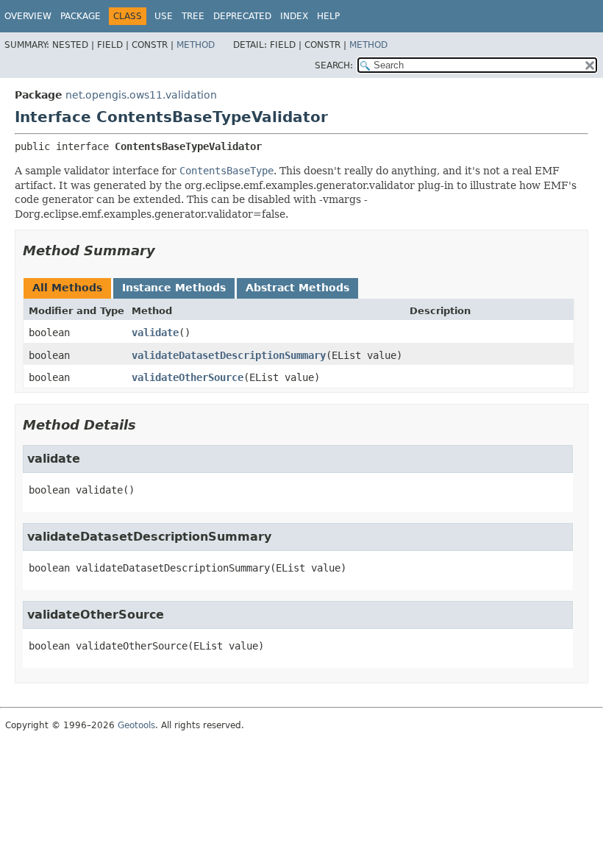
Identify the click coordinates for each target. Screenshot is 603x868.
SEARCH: (334, 65)
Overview (27, 16)
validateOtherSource (187, 377)
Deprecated (242, 16)
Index (294, 16)
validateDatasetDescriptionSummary (229, 355)
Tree (193, 16)
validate (155, 332)
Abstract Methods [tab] (297, 288)
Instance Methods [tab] (174, 288)
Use (163, 16)
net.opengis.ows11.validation (141, 95)
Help (328, 16)
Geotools (136, 725)
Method (195, 45)
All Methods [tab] (67, 288)
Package (80, 16)
